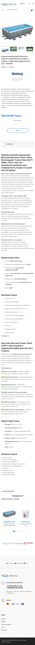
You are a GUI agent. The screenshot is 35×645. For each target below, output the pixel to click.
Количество (17, 120)
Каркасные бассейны (17, 79)
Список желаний (6, 624)
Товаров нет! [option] (17, 496)
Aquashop (12, 640)
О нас (2, 627)
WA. (10, 642)
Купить (17, 130)
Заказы (3, 621)
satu (27, 563)
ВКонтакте (20, 563)
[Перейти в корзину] (33, 10)
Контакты (4, 630)
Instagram (11, 563)
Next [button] (34, 543)
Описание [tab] (9, 144)
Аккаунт (3, 619)
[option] (17, 30)
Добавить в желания (7, 67)
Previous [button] (1, 543)
